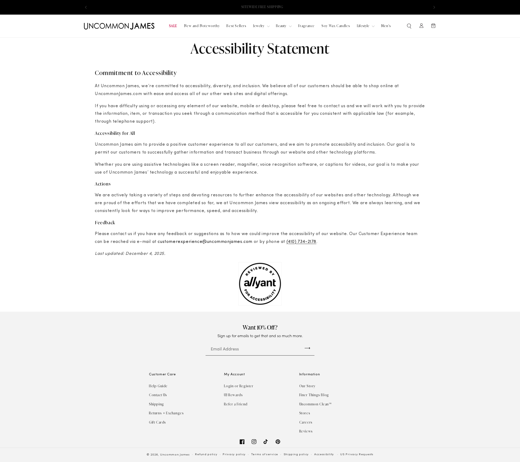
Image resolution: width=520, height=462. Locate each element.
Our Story (307, 386)
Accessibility (324, 454)
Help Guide (158, 386)
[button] (409, 26)
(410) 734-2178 (301, 242)
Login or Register (238, 386)
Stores (304, 413)
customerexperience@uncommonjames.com (205, 242)
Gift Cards (157, 422)
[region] (260, 7)
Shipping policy (296, 454)
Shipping (156, 404)
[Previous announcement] (86, 7)
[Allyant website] (260, 304)
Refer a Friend (235, 404)
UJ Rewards (233, 395)
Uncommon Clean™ (315, 404)
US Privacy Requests (356, 454)
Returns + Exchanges (166, 413)
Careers (306, 422)
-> (307, 348)
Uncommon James (175, 454)
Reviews (306, 431)
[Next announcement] (434, 7)
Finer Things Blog (314, 395)
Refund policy (206, 454)
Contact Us (158, 395)
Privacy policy (234, 454)
